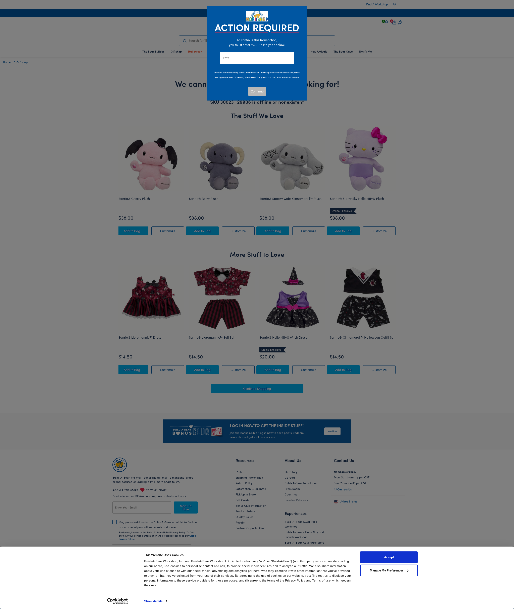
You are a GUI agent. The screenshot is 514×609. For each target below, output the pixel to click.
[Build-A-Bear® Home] (257, 15)
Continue (257, 91)
